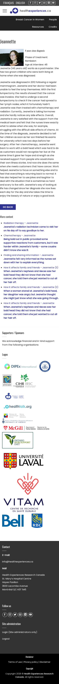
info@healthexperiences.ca (18, 561)
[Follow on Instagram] (35, 3)
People (53, 19)
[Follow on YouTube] (53, 3)
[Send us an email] (44, 3)
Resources (38, 26)
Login (5, 632)
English (20, 3)
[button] (4, 10)
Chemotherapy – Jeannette (31, 243)
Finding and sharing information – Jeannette (30, 258)
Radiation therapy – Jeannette (31, 226)
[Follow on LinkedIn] (49, 3)
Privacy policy (31, 662)
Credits (53, 26)
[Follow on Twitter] (40, 3)
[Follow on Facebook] (30, 3)
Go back (8, 207)
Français (8, 3)
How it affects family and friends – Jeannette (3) (31, 275)
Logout (6, 638)
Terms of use (15, 662)
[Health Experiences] (31, 10)
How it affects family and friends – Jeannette (30, 310)
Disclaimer (45, 662)
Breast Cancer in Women (30, 19)
